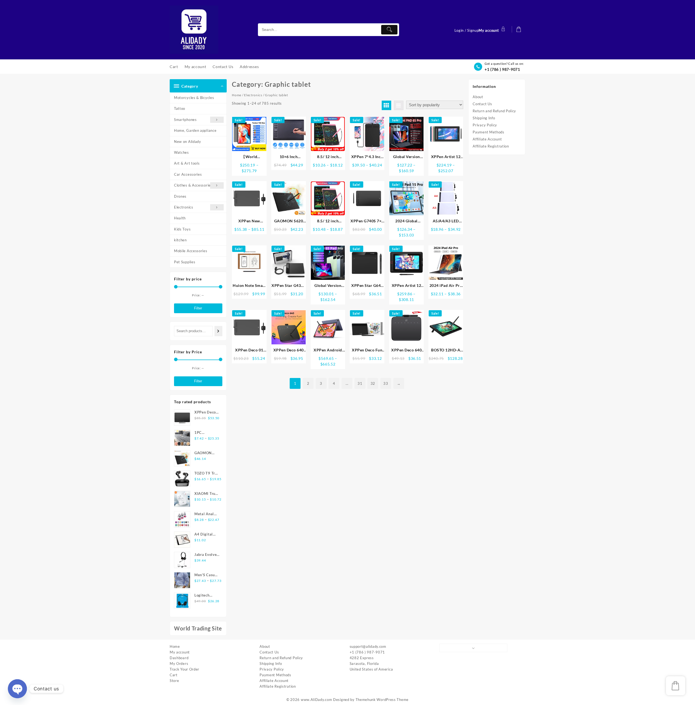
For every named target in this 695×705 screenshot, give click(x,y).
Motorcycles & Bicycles (194, 97)
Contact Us (482, 104)
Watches (181, 152)
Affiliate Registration (491, 146)
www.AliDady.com (316, 699)
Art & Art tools (187, 163)
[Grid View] (386, 105)
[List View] (398, 105)
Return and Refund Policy (494, 111)
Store (174, 680)
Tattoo (179, 108)
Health (180, 218)
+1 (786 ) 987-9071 (502, 69)
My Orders (179, 663)
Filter (198, 308)
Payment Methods (488, 132)
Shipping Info (484, 118)
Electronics (183, 207)
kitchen (180, 240)
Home (236, 95)
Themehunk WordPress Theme (382, 699)
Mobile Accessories (190, 251)
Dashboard (179, 658)
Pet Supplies (184, 262)
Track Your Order (184, 669)
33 (385, 383)
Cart (174, 675)
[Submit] (389, 29)
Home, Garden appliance (195, 130)
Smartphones (185, 119)
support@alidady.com (368, 646)
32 (373, 383)
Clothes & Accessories (193, 185)
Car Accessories (188, 174)
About (478, 97)
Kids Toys (182, 229)
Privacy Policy (485, 125)
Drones (180, 196)
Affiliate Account (487, 139)
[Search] (218, 331)
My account (180, 652)
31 (360, 383)
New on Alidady (187, 141)
